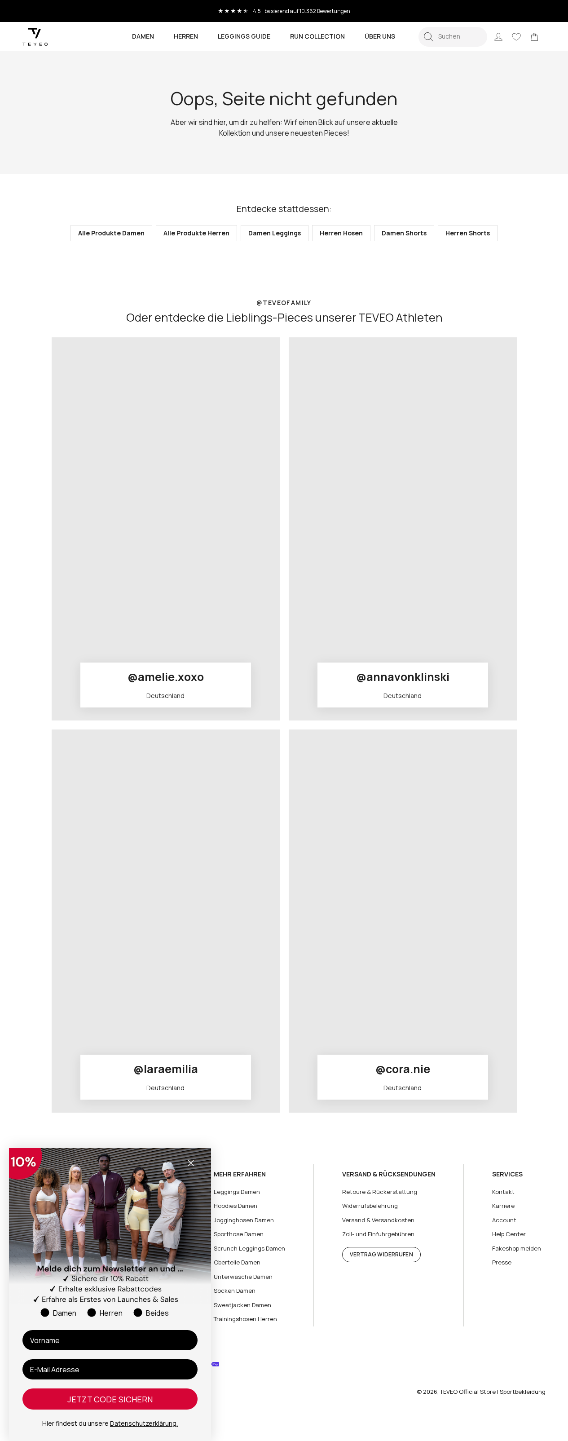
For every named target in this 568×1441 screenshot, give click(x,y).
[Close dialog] (191, 1163)
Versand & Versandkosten (378, 1220)
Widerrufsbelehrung (370, 1206)
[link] (534, 37)
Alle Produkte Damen (111, 233)
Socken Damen (234, 1290)
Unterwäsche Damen (243, 1277)
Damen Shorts (404, 233)
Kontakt (503, 1192)
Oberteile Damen (237, 1262)
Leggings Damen (237, 1192)
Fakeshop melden (516, 1248)
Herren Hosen (341, 233)
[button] (452, 37)
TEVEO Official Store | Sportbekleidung (493, 1392)
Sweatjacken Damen (242, 1305)
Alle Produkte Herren (196, 233)
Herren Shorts (467, 233)
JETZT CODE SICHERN (110, 1399)
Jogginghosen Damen (244, 1220)
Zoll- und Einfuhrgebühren (378, 1234)
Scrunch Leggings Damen (249, 1248)
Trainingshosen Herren (245, 1319)
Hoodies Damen (235, 1206)
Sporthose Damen (239, 1234)
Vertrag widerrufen (381, 1254)
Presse (501, 1262)
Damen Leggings (274, 233)
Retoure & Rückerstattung (379, 1192)
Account (504, 1220)
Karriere (503, 1206)
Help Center (509, 1234)
